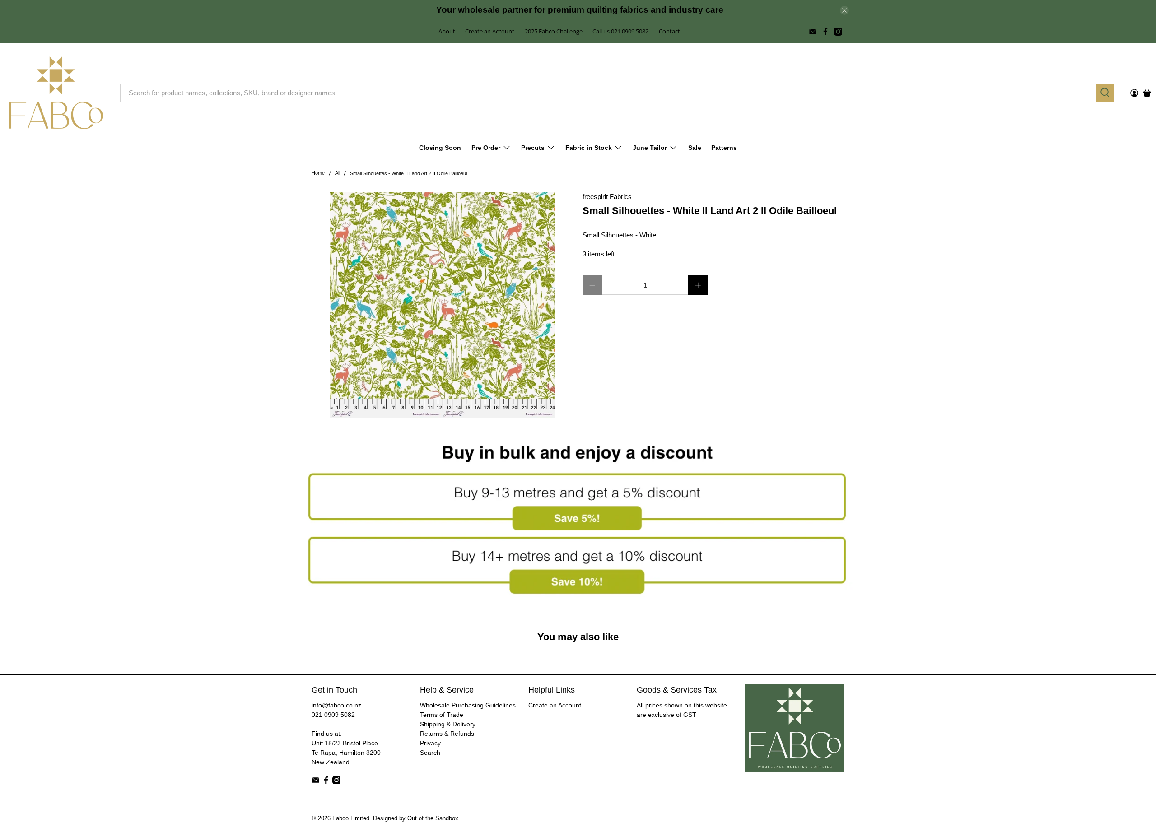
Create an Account (489, 31)
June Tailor (650, 147)
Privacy (430, 743)
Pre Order (485, 147)
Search (430, 752)
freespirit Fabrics (607, 196)
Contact (669, 31)
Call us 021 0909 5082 (620, 31)
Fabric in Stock (588, 147)
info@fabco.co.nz (336, 705)
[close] (844, 10)
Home (318, 173)
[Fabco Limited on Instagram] (838, 32)
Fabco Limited (350, 818)
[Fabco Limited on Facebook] (825, 32)
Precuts (533, 147)
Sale (694, 147)
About (446, 31)
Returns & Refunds (447, 733)
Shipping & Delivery (447, 724)
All (337, 173)
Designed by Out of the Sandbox (415, 818)
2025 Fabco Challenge (554, 31)
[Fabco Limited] (56, 93)
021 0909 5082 (333, 714)
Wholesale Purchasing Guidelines (468, 705)
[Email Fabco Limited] (813, 32)
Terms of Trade (441, 714)
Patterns (724, 147)
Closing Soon (440, 147)
